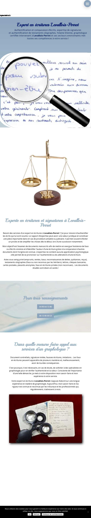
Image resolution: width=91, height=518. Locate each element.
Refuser (37, 514)
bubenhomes (5, 15)
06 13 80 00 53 (45, 315)
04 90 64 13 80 (45, 306)
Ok (30, 514)
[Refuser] (88, 512)
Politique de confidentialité (53, 514)
